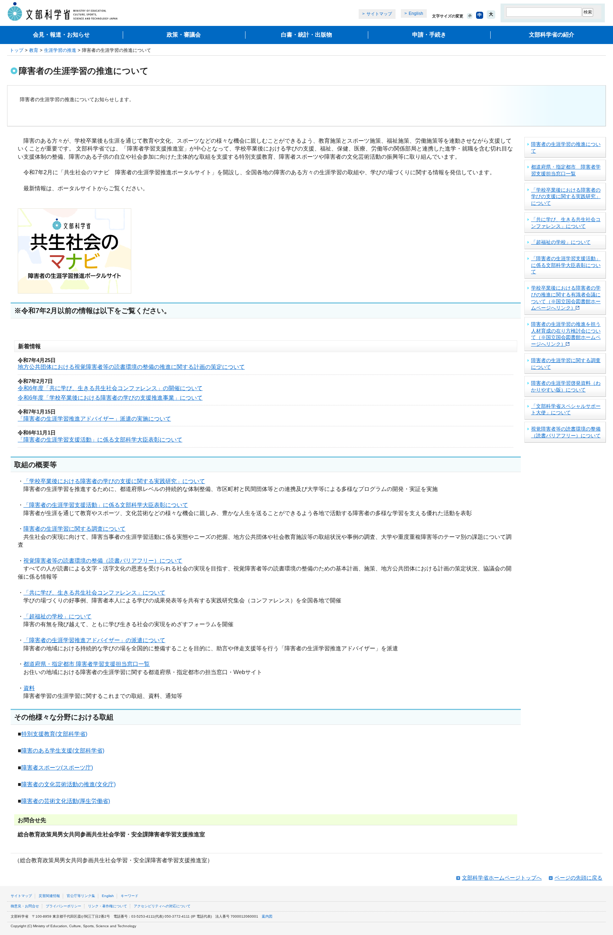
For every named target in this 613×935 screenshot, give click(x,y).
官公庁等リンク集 (81, 896)
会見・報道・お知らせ (61, 35)
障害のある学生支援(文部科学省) (62, 751)
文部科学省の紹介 (551, 35)
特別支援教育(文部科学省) (54, 734)
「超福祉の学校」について (57, 616)
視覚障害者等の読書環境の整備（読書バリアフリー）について (102, 561)
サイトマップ (379, 13)
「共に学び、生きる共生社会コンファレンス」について (94, 593)
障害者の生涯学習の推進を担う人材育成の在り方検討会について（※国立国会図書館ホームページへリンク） (566, 334)
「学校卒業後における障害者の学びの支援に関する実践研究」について (114, 481)
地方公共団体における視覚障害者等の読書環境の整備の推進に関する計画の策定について (131, 367)
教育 (33, 50)
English (416, 13)
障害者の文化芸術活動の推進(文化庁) (68, 784)
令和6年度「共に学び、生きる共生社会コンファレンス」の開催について (110, 388)
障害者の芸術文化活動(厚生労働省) (65, 801)
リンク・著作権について (107, 906)
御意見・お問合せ (25, 906)
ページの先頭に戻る (578, 878)
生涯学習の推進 (60, 50)
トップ (16, 50)
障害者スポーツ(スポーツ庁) (57, 768)
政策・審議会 (184, 35)
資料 (29, 688)
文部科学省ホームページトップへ (502, 878)
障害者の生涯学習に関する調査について (74, 529)
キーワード (129, 896)
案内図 (267, 916)
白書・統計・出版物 (306, 35)
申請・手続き (429, 35)
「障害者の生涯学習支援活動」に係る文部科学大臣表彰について (100, 440)
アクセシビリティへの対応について (162, 906)
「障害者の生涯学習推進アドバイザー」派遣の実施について (94, 419)
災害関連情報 (49, 896)
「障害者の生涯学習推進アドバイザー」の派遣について (94, 640)
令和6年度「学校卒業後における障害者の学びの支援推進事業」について (110, 398)
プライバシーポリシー (63, 906)
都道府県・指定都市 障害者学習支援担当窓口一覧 (86, 664)
